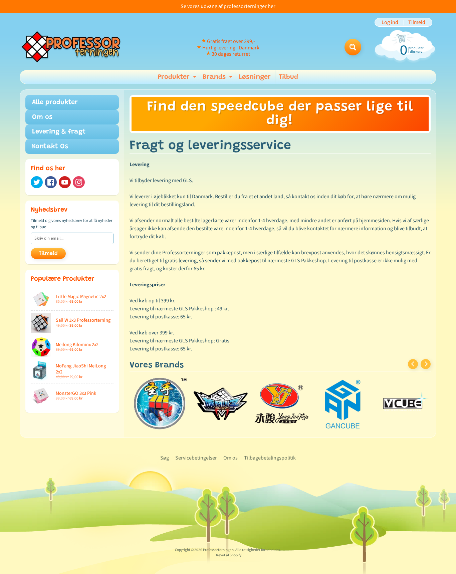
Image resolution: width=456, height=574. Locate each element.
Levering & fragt (59, 131)
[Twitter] (37, 182)
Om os (42, 117)
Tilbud (288, 77)
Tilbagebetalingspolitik (270, 458)
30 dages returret (231, 54)
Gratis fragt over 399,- (231, 41)
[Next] (426, 364)
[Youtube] (65, 182)
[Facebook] (51, 182)
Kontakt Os (50, 146)
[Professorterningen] (75, 47)
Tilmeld (416, 22)
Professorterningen (218, 549)
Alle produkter (55, 102)
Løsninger (255, 77)
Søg (164, 458)
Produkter (178, 79)
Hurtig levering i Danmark (230, 47)
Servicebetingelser (196, 458)
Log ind (390, 22)
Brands (218, 79)
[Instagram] (79, 182)
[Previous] (413, 364)
